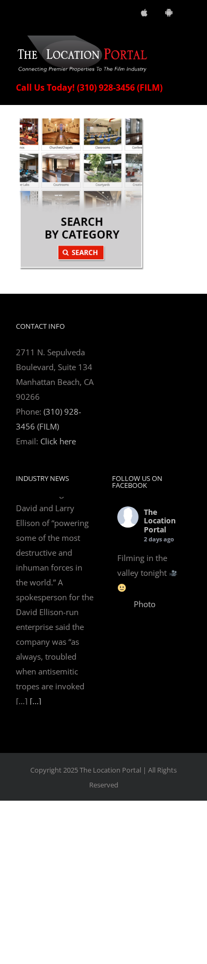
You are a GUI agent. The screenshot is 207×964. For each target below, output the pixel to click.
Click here (58, 441)
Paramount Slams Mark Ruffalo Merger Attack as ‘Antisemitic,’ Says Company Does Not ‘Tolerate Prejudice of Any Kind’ (54, 538)
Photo (145, 604)
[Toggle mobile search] (167, 41)
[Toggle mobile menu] (187, 41)
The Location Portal (160, 521)
